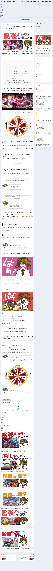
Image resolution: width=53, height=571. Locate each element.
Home (20, 568)
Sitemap (46, 1)
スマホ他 (42, 1)
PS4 (24, 1)
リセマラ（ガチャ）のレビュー (11, 76)
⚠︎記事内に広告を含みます (26, 19)
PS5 (22, 1)
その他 (38, 76)
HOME (26, 566)
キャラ (2, 422)
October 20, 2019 (24, 180)
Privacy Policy (24, 568)
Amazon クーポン (6, 345)
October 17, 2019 (17, 198)
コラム (38, 78)
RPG (2, 421)
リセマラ (2, 427)
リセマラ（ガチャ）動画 (10, 78)
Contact (50, 1)
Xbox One (35, 1)
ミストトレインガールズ (5, 425)
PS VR (38, 65)
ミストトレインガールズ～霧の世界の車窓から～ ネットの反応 (15, 71)
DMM (2, 419)
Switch (27, 1)
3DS (38, 1)
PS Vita (31, 1)
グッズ (2, 424)
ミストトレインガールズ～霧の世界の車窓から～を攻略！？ (15, 80)
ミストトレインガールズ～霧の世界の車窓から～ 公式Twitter (15, 69)
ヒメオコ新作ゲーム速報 (8, 1)
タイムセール (5, 347)
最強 (2, 430)
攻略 (2, 428)
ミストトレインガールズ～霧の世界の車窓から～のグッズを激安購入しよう (18, 82)
